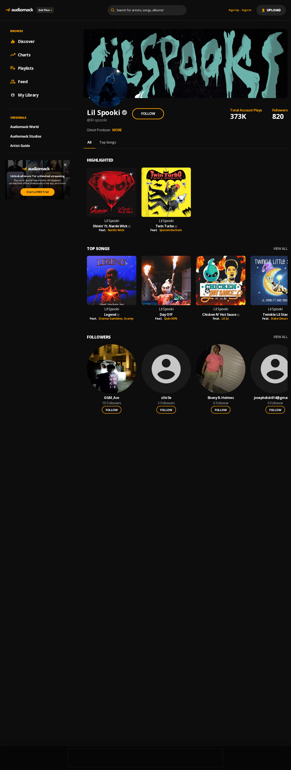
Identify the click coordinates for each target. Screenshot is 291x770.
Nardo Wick (116, 230)
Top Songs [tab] (107, 142)
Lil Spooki (111, 221)
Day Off (166, 314)
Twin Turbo (165, 226)
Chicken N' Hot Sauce (219, 314)
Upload (274, 10)
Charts (24, 54)
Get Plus (45, 10)
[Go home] (19, 10)
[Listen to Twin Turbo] (166, 192)
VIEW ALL (280, 248)
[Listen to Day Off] (166, 280)
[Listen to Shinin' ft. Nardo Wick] (111, 192)
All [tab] (89, 142)
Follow (148, 113)
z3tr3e (166, 398)
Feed (22, 81)
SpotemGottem (170, 230)
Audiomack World (24, 126)
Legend (110, 314)
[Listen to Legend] (111, 280)
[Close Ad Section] (65, 165)
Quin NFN (170, 318)
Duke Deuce (279, 318)
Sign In (246, 10)
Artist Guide (20, 145)
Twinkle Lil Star (275, 314)
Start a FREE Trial (37, 192)
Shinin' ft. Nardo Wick (110, 226)
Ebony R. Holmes (221, 398)
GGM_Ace (111, 398)
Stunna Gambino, (111, 318)
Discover (26, 41)
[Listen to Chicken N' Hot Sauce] (220, 280)
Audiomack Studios (25, 136)
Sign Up (234, 10)
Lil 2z (225, 318)
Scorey (129, 318)
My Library (28, 95)
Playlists (26, 68)
